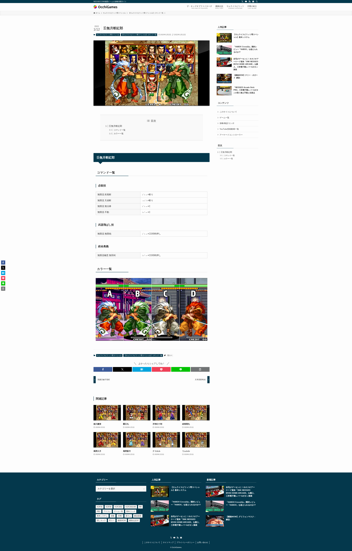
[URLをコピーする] (200, 369)
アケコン (107, 511)
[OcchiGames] (105, 7)
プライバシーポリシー (185, 542)
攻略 (112, 516)
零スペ (169, 355)
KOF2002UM (131, 507)
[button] (103, 369)
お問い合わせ (202, 542)
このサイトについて (228, 112)
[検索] (256, 1)
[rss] (249, 1)
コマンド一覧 (119, 130)
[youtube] (246, 1)
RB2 (98, 511)
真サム (128, 516)
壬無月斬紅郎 (115, 126)
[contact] (253, 1)
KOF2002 (118, 507)
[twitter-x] (242, 1)
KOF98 (108, 507)
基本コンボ (130, 511)
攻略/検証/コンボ (227, 123)
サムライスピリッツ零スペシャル (108, 34)
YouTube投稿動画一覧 (229, 129)
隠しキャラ (101, 520)
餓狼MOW (122, 520)
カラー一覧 (118, 133)
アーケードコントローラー (231, 135)
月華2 (120, 516)
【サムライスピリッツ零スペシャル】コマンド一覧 (139, 34)
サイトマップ (168, 542)
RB (140, 507)
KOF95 (99, 507)
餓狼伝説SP (134, 520)
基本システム (102, 516)
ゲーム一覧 (224, 117)
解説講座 (137, 516)
